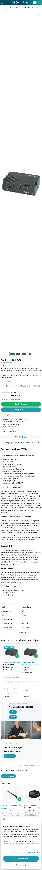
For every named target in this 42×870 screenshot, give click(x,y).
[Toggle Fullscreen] (39, 12)
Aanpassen (20, 865)
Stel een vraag (9, 756)
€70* (19, 424)
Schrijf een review (8, 776)
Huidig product (9, 647)
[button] (21, 386)
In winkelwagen (21, 404)
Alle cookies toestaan (21, 858)
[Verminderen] (2, 394)
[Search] (35, 3)
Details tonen (31, 852)
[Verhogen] (8, 394)
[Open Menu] (2, 3)
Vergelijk (7, 415)
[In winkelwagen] (17, 656)
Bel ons (13, 712)
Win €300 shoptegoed (10, 431)
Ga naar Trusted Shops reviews (30, 766)
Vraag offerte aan (21, 410)
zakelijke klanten (23, 419)
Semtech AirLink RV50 (30, 7)
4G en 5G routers (15, 7)
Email (13, 717)
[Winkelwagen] (39, 3)
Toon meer (19, 632)
